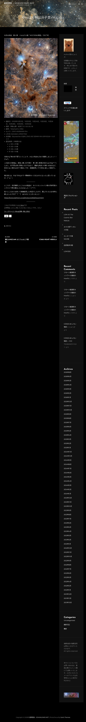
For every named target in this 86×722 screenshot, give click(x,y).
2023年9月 (67, 510)
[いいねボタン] (6, 216)
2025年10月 (68, 410)
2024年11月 (68, 452)
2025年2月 (67, 443)
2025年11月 (68, 406)
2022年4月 (67, 582)
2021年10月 (68, 602)
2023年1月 (67, 544)
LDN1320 (67, 251)
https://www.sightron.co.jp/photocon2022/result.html (24, 198)
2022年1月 (67, 590)
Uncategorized (69, 620)
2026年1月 (67, 397)
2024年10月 (68, 456)
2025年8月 (67, 418)
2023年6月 (67, 523)
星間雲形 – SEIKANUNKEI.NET (19, 3)
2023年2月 (67, 540)
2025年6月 (67, 427)
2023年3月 (67, 535)
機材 (65, 629)
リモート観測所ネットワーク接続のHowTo (70, 275)
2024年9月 (67, 460)
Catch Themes (65, 717)
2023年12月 (68, 498)
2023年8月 (67, 515)
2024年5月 (67, 477)
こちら (21, 205)
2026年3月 (67, 389)
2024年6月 (67, 473)
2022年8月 (67, 565)
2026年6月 (67, 376)
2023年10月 (68, 506)
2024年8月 (67, 464)
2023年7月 (67, 519)
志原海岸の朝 (68, 245)
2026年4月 (67, 385)
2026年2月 (67, 393)
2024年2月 (67, 489)
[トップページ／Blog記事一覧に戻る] (17, 211)
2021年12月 (68, 594)
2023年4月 (67, 531)
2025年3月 (67, 439)
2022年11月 (68, 552)
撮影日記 (8, 226)
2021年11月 (67, 598)
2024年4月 (68, 481)
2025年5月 (67, 431)
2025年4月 (67, 435)
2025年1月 (67, 448)
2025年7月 (67, 422)
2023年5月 (67, 527)
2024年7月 (67, 468)
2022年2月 (67, 586)
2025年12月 (68, 401)
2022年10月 (68, 556)
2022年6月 (67, 573)
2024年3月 (67, 485)
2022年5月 (67, 577)
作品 (28, 185)
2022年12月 (68, 548)
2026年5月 (67, 381)
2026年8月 (67, 372)
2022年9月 (67, 561)
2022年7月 (67, 569)
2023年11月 (68, 502)
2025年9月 (67, 414)
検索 (65, 84)
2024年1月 (67, 494)
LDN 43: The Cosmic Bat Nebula (68, 218)
